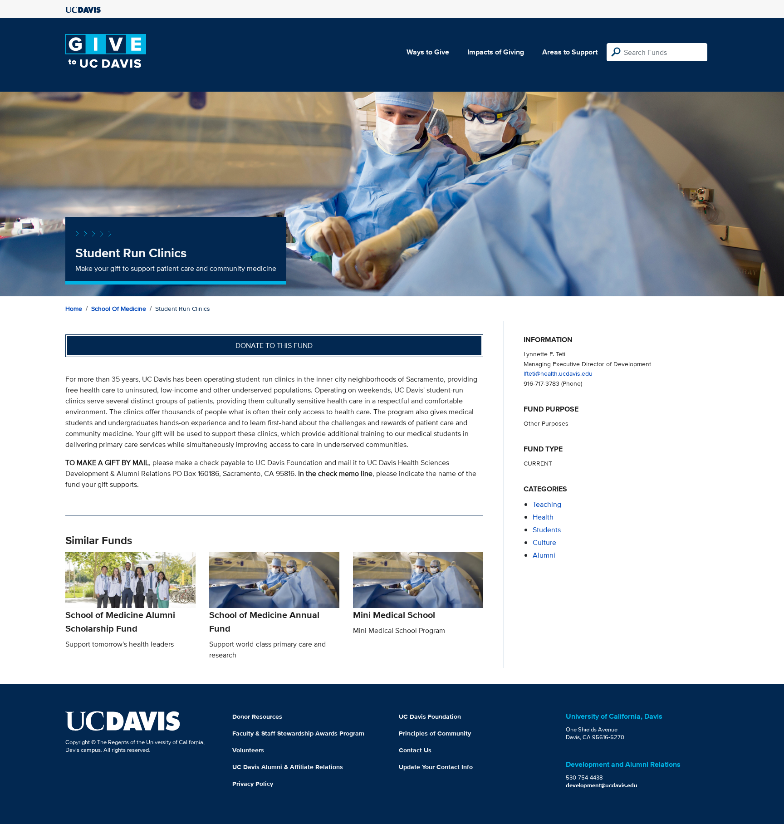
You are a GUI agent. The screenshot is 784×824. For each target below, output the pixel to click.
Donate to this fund (274, 345)
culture (544, 542)
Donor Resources (257, 716)
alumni (544, 555)
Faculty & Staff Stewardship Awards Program (298, 733)
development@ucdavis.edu (601, 785)
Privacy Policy (252, 783)
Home (73, 308)
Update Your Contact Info (436, 766)
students (547, 530)
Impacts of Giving (495, 52)
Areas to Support (570, 52)
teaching (547, 504)
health (543, 517)
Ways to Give (428, 52)
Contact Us (415, 750)
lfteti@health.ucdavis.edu (558, 373)
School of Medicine (118, 308)
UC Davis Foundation (430, 716)
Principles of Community (435, 733)
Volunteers (248, 750)
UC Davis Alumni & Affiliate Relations (287, 766)
